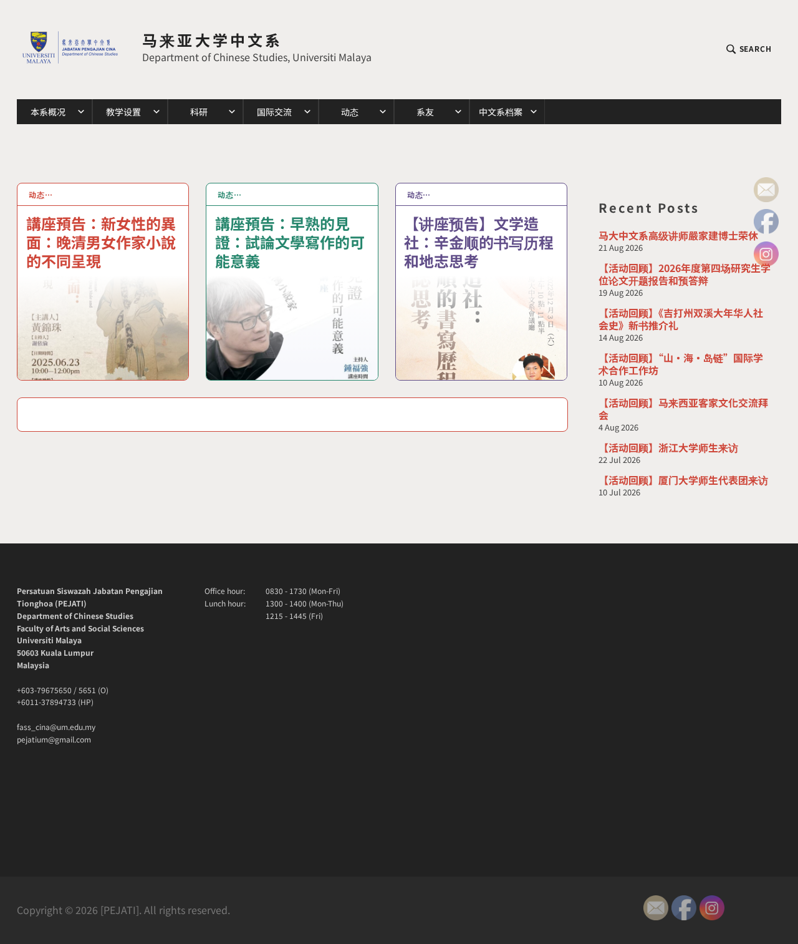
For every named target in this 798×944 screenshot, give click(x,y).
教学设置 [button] (123, 111)
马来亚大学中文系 (212, 39)
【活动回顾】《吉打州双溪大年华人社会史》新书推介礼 (680, 319)
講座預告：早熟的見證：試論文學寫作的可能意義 (290, 241)
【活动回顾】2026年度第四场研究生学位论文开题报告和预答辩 (684, 274)
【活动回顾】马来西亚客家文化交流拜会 (683, 408)
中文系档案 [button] (500, 111)
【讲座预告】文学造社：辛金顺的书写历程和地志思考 (479, 241)
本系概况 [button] (48, 111)
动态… (41, 194)
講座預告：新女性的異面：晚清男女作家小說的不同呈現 (101, 241)
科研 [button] (199, 111)
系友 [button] (425, 111)
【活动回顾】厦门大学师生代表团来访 (683, 479)
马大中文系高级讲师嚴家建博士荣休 (678, 235)
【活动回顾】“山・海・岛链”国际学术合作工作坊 (680, 363)
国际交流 (274, 111)
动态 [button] (349, 111)
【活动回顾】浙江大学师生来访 (668, 447)
